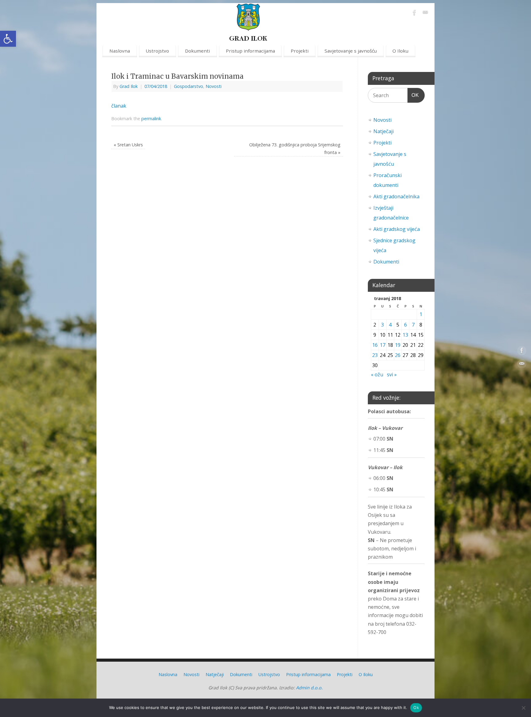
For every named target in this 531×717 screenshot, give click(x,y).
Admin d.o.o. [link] (309, 688)
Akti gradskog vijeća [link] (396, 229)
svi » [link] (392, 374)
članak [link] (118, 105)
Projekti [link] (300, 51)
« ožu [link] (377, 374)
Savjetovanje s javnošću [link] (350, 51)
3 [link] (382, 324)
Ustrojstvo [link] (157, 51)
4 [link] (390, 324)
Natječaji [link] (383, 131)
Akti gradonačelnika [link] (396, 196)
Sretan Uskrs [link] (128, 145)
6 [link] (405, 324)
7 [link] (413, 324)
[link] (8, 39)
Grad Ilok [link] (129, 86)
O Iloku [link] (400, 51)
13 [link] (405, 334)
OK (413, 95)
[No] (523, 708)
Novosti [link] (214, 86)
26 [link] (397, 355)
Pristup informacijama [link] (250, 51)
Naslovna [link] (119, 51)
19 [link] (397, 345)
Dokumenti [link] (197, 51)
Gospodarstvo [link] (188, 86)
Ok (416, 707)
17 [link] (382, 345)
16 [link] (375, 345)
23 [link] (375, 355)
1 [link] (420, 314)
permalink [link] (151, 118)
